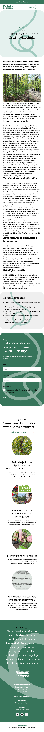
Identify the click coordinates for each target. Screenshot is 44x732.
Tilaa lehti (29, 7)
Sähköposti (6, 375)
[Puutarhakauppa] (8, 7)
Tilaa (6, 398)
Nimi (5, 364)
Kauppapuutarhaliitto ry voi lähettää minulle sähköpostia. (21, 391)
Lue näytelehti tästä (22, 2)
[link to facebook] (17, 714)
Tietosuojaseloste (22, 725)
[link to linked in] (22, 714)
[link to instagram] (26, 714)
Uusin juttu (22, 27)
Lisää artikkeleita (20, 432)
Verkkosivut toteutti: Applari (22, 729)
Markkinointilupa (8, 386)
